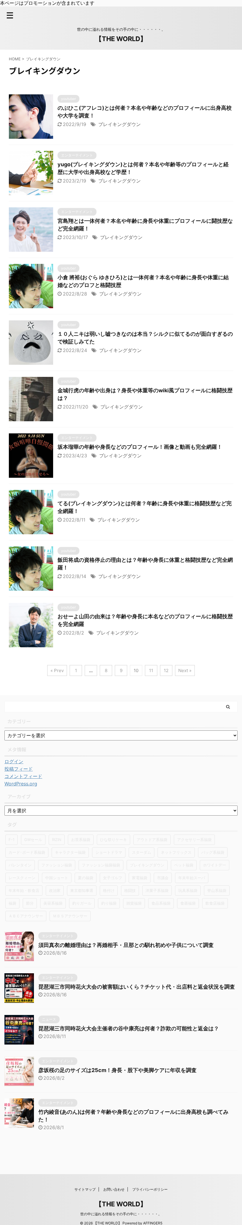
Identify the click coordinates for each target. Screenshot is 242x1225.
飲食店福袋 (215, 903)
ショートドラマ (108, 852)
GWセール (33, 839)
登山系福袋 (216, 890)
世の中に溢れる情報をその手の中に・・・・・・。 (121, 1214)
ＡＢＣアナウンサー (26, 915)
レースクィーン (22, 877)
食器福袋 (188, 903)
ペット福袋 (183, 865)
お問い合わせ (114, 1189)
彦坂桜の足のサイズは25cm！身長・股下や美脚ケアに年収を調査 (117, 1070)
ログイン (13, 761)
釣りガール (81, 903)
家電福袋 (139, 877)
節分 (30, 903)
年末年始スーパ (191, 877)
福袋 (12, 903)
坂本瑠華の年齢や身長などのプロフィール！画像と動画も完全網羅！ (140, 447)
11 (151, 670)
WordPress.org (20, 784)
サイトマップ (85, 1189)
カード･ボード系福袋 (27, 852)
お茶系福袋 (80, 839)
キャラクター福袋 (70, 852)
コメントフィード (23, 776)
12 (166, 670)
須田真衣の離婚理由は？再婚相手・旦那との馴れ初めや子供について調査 (126, 945)
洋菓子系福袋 (157, 890)
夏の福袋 (85, 877)
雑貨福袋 (134, 903)
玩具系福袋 (187, 890)
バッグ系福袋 (212, 852)
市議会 (163, 877)
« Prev (57, 670)
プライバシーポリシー (150, 1189)
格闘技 (130, 890)
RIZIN (56, 839)
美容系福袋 (53, 903)
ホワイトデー (214, 865)
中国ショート (56, 877)
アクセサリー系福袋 (194, 839)
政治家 (54, 890)
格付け (109, 890)
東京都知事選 (81, 890)
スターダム (141, 852)
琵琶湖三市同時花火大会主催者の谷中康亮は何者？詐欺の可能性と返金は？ (128, 1028)
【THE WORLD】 (121, 39)
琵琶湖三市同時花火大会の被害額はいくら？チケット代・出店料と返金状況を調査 (136, 987)
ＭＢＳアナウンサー (70, 915)
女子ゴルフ (112, 877)
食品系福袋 (161, 903)
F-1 (11, 839)
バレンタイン (20, 865)
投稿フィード (18, 769)
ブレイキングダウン (119, 124)
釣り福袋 (109, 903)
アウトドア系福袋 (152, 839)
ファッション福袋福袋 (101, 865)
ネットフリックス (176, 852)
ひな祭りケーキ (113, 839)
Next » (185, 670)
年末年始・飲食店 (24, 890)
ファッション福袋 (56, 865)
